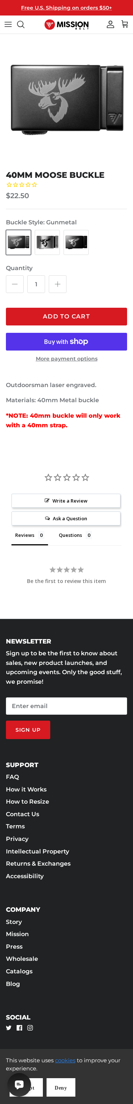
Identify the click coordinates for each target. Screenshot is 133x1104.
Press (14, 946)
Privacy (17, 838)
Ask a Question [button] (70, 518)
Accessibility (25, 876)
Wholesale (22, 958)
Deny (61, 1088)
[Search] (24, 24)
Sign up (28, 730)
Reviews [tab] (24, 535)
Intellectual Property (37, 851)
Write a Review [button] (70, 500)
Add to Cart (66, 316)
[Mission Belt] (66, 24)
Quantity (19, 268)
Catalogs (19, 971)
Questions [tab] (70, 535)
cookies (65, 1060)
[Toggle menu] (8, 24)
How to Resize (27, 801)
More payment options (67, 359)
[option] (66, 100)
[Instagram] (30, 1028)
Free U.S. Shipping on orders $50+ (66, 7)
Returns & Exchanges (38, 863)
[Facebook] (19, 1028)
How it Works (26, 789)
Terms (15, 826)
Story (14, 921)
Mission (17, 934)
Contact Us (22, 814)
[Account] (108, 24)
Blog (13, 983)
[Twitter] (8, 1028)
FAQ (12, 776)
